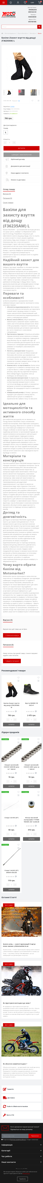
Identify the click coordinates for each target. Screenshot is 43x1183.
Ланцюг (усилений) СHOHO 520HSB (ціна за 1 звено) (11, 767)
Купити (21, 148)
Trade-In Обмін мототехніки (17, 1106)
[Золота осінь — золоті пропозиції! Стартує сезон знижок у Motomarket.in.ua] (22, 921)
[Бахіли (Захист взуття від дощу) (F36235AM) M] (12, 690)
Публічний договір (18, 159)
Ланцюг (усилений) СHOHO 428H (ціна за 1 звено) (31, 767)
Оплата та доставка (18, 180)
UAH (32, 2)
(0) (19, 101)
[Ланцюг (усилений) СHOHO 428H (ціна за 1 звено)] (32, 752)
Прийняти (22, 1179)
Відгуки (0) (7, 194)
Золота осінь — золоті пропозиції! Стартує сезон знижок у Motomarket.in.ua (19, 945)
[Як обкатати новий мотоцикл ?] (22, 1041)
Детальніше (26, 1173)
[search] (39, 27)
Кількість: (7, 139)
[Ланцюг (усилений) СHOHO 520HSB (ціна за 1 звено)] (12, 752)
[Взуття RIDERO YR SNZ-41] (32, 690)
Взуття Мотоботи (23, 33)
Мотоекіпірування (10, 33)
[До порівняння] (18, 681)
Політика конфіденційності (18, 1139)
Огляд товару (9, 189)
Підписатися (35, 1136)
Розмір (6, 128)
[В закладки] (18, 678)
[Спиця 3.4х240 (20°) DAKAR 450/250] (12, 857)
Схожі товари (8, 202)
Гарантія (10, 1089)
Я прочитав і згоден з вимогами (20, 1139)
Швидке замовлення (22, 155)
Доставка (11, 1098)
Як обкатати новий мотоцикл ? (15, 1064)
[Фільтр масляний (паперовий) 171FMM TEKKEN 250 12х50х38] (32, 805)
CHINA (12, 106)
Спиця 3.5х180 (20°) (11, 818)
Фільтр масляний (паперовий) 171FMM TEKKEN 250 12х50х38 (31, 820)
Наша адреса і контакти (19, 173)
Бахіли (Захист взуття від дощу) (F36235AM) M (11, 705)
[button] (18, 2)
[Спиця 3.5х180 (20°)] (12, 805)
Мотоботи (33, 33)
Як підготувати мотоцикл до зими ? (17, 1003)
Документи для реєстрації (20, 166)
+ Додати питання (12, 661)
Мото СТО (10, 1115)
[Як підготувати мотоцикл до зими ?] (22, 980)
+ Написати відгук (12, 635)
